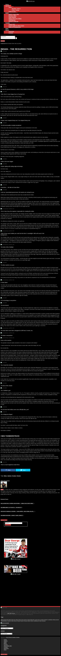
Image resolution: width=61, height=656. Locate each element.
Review (19, 475)
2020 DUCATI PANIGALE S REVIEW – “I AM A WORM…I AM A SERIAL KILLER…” (17, 511)
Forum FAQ (12, 24)
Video (10, 7)
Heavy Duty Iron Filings (15, 18)
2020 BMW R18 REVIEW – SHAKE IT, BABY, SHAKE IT (12, 515)
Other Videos (15, 10)
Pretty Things (14, 620)
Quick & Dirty (12, 11)
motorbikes (50, 619)
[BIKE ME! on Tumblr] (5, 623)
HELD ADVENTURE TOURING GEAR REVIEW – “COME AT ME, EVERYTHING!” (17, 503)
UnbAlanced (12, 20)
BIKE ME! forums (11, 613)
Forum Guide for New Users (16, 25)
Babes (9, 619)
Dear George (12, 17)
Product (14, 475)
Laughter (42, 619)
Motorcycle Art (56, 619)
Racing (22, 620)
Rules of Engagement (15, 27)
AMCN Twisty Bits (14, 14)
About (7, 30)
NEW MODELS (4, 620)
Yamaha (44, 620)
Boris (2, 489)
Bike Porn (13, 619)
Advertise (11, 31)
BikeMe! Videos (16, 8)
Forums (7, 23)
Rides (32, 620)
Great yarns (37, 619)
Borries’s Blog (12, 15)
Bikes (5, 475)
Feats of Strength (30, 619)
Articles (7, 6)
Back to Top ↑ (4, 520)
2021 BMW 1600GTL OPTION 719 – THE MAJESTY (11, 507)
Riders (28, 620)
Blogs (7, 13)
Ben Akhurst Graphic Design (12, 637)
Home (7, 4)
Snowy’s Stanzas (13, 21)
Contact (11, 32)
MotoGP (46, 619)
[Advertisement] (16, 592)
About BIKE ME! (8, 646)
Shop (6, 28)
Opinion (9, 475)
